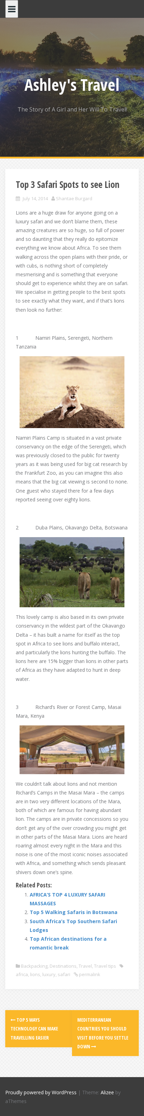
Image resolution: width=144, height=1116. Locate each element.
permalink (89, 974)
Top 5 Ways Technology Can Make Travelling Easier (34, 1028)
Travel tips (105, 966)
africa (22, 974)
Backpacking (34, 966)
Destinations (63, 966)
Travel (85, 966)
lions (35, 974)
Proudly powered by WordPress (41, 1092)
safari (64, 974)
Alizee (107, 1092)
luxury (49, 974)
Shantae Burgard (74, 198)
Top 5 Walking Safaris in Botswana (73, 912)
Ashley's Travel (72, 84)
